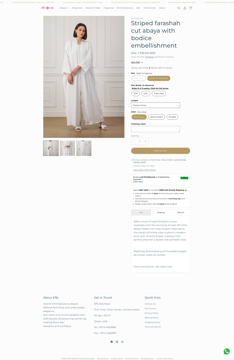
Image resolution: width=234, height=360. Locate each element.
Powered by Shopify (86, 359)
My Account (150, 308)
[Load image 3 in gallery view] (83, 148)
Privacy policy (117, 359)
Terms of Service (153, 327)
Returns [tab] (180, 212)
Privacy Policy (151, 313)
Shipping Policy (152, 322)
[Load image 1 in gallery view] (50, 148)
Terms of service (131, 359)
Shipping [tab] (161, 212)
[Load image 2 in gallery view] (67, 148)
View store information (144, 170)
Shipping (149, 57)
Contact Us (150, 304)
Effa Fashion (72, 359)
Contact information (164, 359)
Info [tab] (141, 212)
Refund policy (102, 359)
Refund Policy (151, 317)
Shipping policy (147, 359)
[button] (64, 8)
